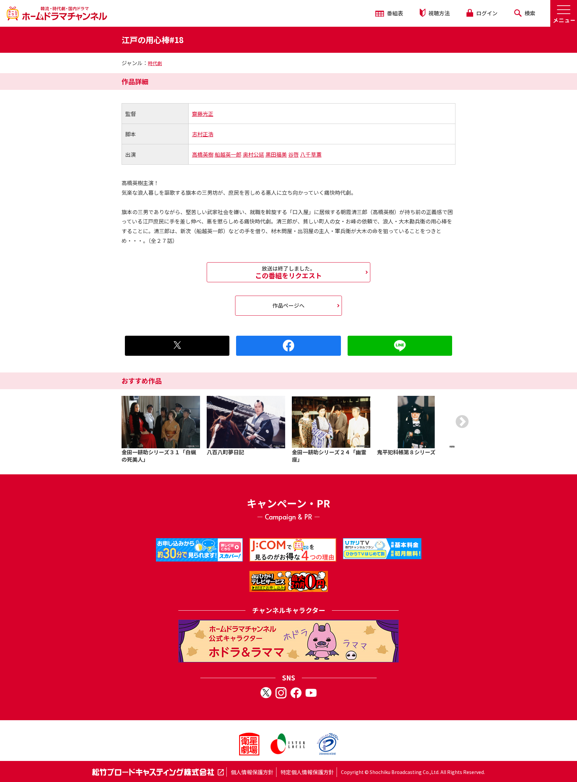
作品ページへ (288, 305)
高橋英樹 (202, 154)
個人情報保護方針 (252, 772)
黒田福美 (276, 154)
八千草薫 (311, 154)
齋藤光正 (202, 114)
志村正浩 (202, 134)
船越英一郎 (228, 154)
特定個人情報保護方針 (307, 772)
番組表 (394, 13)
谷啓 (293, 154)
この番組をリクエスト (288, 272)
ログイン (486, 13)
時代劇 (155, 63)
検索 (529, 13)
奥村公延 (253, 154)
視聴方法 (438, 13)
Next (462, 421)
